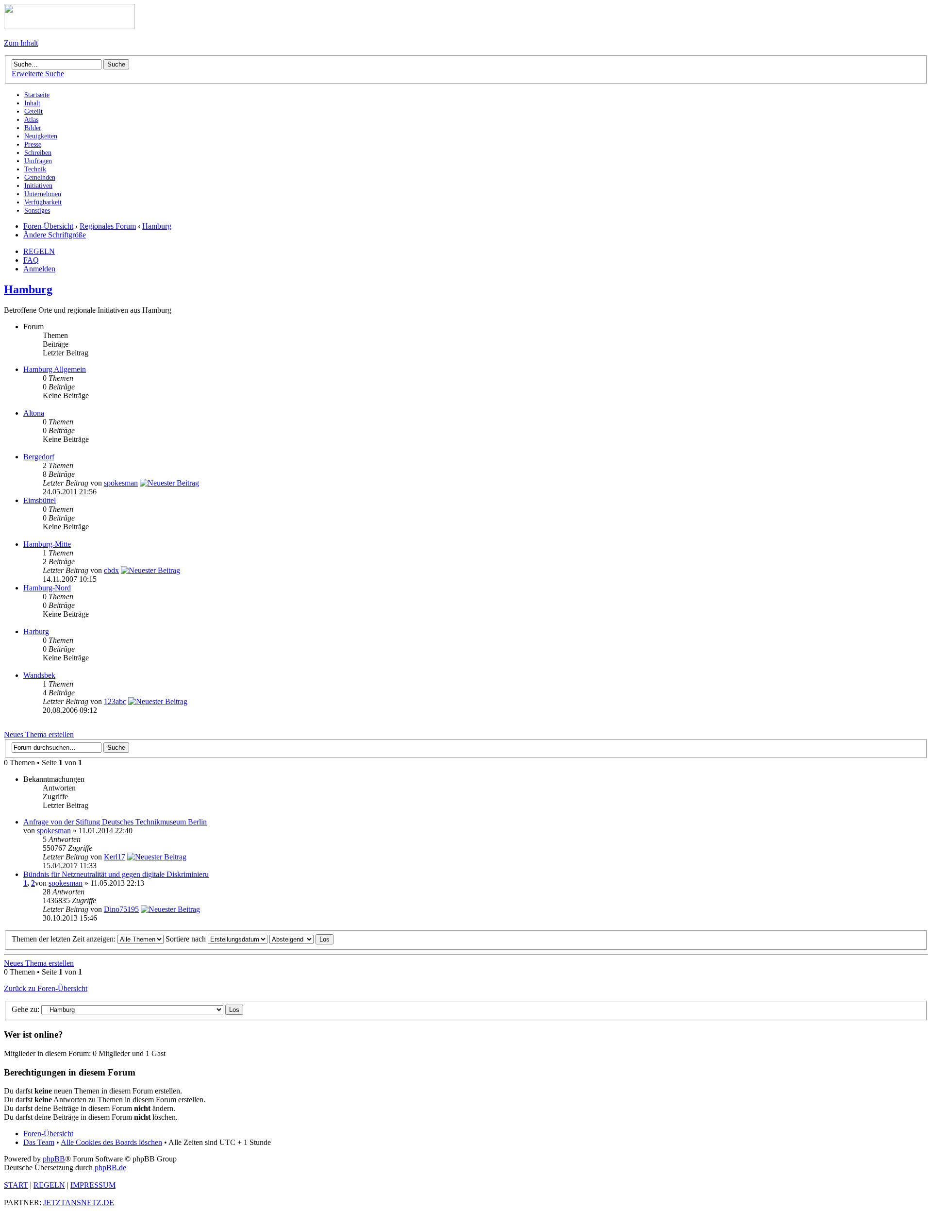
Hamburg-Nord (47, 588)
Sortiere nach (187, 939)
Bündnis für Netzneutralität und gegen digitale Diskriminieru (116, 874)
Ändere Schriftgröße (54, 235)
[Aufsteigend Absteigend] (301, 939)
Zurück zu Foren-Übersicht (45, 988)
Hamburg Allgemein (54, 369)
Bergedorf (38, 457)
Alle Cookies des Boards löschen (111, 1142)
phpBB (54, 1159)
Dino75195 (121, 909)
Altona (33, 413)
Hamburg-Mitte (47, 544)
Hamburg (156, 226)
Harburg (36, 631)
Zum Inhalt (21, 43)
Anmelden (39, 269)
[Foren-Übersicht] (69, 26)
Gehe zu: (25, 1009)
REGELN (39, 251)
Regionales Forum (108, 226)
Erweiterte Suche (38, 73)
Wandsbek (39, 675)
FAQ (31, 260)
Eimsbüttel (39, 500)
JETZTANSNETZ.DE (78, 1202)
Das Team (38, 1142)
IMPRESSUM (93, 1185)
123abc (115, 701)
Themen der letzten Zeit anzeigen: (64, 939)
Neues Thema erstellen (39, 734)
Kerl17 (114, 857)
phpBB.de (110, 1167)
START (16, 1185)
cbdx (111, 570)
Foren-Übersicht (48, 226)
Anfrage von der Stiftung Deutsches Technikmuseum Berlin (115, 822)
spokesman (121, 483)
